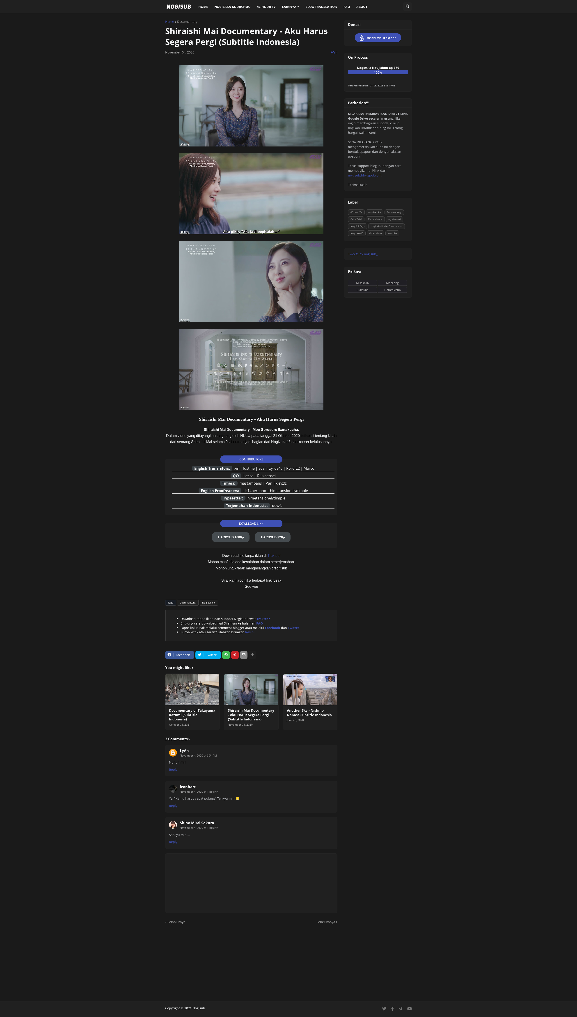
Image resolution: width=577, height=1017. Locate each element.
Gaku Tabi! (356, 219)
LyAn (184, 750)
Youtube (392, 233)
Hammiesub (392, 290)
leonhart (188, 786)
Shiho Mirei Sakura (197, 822)
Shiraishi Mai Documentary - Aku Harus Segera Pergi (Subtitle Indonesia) (251, 714)
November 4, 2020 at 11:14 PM (199, 792)
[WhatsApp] (226, 655)
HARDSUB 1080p (231, 537)
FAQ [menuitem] (346, 7)
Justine (249, 468)
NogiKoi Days (357, 226)
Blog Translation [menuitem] (321, 7)
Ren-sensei (266, 475)
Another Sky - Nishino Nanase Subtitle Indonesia (309, 712)
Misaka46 (362, 283)
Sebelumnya (325, 922)
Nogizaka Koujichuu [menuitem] (232, 7)
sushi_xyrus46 (270, 468)
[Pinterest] (235, 655)
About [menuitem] (361, 7)
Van (269, 483)
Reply (173, 769)
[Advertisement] (288, 962)
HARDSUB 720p (273, 537)
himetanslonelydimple (289, 490)
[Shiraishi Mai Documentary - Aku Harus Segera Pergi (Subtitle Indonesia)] (251, 689)
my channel (394, 219)
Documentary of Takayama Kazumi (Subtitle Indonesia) (192, 714)
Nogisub (198, 1008)
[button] (407, 6)
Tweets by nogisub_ (363, 254)
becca (248, 475)
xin (236, 468)
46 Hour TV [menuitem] (266, 7)
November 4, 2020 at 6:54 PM (198, 755)
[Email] (243, 655)
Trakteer (274, 555)
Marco (309, 468)
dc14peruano (254, 490)
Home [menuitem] (203, 7)
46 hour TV (356, 212)
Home (169, 21)
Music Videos (375, 219)
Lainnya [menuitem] (289, 7)
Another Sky (374, 212)
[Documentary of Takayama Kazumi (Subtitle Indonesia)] (192, 689)
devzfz (281, 483)
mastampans (251, 483)
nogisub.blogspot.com (364, 175)
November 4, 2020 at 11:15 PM (199, 828)
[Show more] (252, 655)
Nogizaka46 (208, 602)
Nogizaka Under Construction (386, 226)
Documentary (187, 21)
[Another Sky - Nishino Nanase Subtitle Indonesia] (310, 689)
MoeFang (392, 283)
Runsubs (362, 290)
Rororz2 (293, 468)
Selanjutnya (176, 922)
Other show (375, 233)
